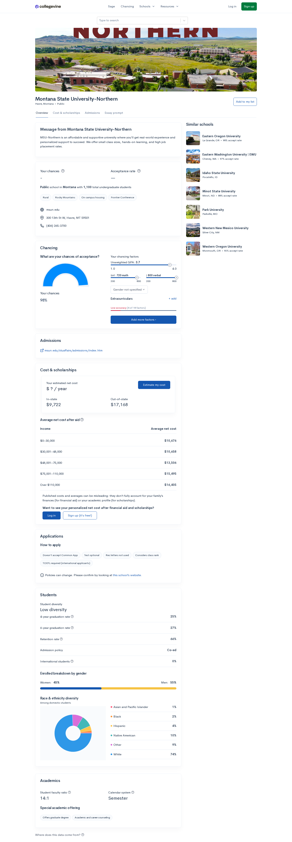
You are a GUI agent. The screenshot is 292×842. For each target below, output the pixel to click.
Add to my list (245, 101)
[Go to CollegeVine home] (48, 6)
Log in (232, 6)
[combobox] (99, 20)
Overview (42, 113)
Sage (111, 6)
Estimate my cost (154, 385)
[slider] (170, 265)
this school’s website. (127, 575)
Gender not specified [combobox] (127, 289)
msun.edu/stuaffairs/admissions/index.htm (73, 350)
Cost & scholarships (66, 113)
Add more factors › (143, 319)
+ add (172, 298)
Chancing (127, 6)
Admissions (92, 113)
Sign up (249, 6)
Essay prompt (114, 113)
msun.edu (52, 209)
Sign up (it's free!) (80, 515)
